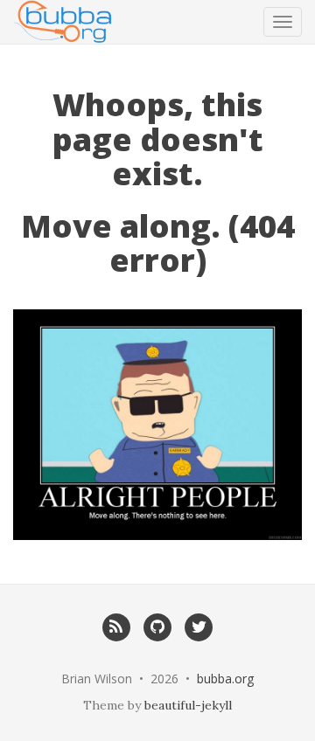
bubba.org (225, 678)
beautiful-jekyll (188, 705)
